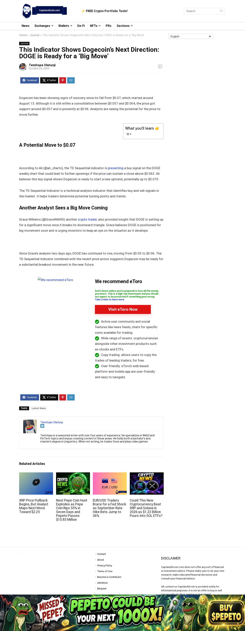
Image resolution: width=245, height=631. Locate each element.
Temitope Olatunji (42, 65)
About (100, 559)
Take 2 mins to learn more (109, 299)
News (25, 26)
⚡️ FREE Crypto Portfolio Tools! (104, 11)
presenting (115, 168)
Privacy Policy (104, 565)
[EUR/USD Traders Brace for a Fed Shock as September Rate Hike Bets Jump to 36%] (110, 475)
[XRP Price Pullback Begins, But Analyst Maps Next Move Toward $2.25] (36, 475)
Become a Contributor (109, 577)
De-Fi (81, 26)
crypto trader (87, 219)
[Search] (221, 11)
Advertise (102, 582)
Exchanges (42, 26)
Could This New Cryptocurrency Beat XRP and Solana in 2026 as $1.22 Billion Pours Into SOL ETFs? (146, 508)
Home (23, 35)
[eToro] (55, 280)
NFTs (93, 26)
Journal (34, 35)
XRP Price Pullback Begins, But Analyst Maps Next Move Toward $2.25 (33, 506)
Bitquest (101, 588)
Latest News (39, 408)
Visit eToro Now (122, 309)
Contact (101, 554)
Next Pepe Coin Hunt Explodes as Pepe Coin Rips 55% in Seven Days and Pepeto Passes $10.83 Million (71, 509)
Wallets (63, 26)
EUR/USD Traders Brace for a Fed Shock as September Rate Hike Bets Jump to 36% (109, 508)
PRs (108, 26)
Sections (123, 26)
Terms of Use (104, 571)
